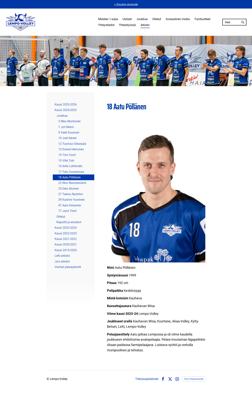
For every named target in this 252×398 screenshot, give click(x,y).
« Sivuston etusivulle (126, 4)
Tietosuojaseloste (146, 379)
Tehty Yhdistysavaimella (193, 379)
